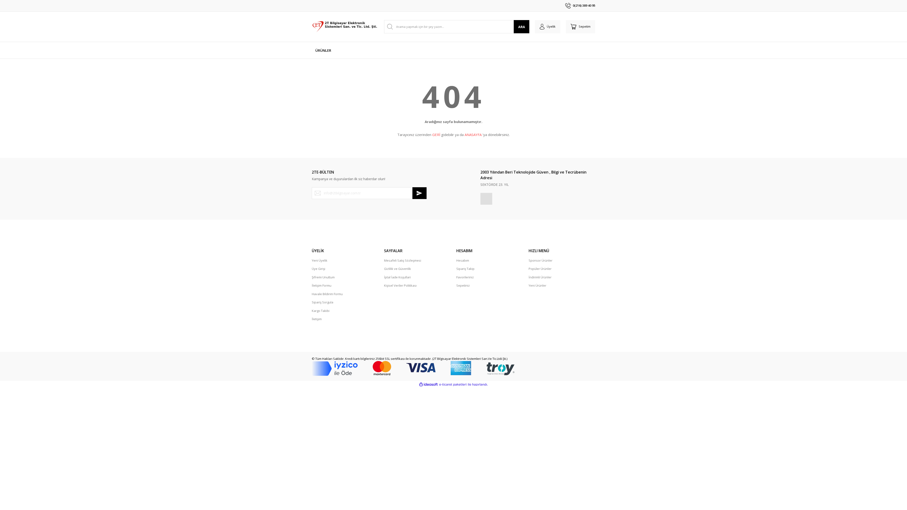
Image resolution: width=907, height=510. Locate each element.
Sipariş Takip (465, 269)
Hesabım (462, 260)
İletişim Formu (321, 285)
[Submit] (419, 193)
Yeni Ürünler (537, 285)
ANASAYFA (473, 134)
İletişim (317, 319)
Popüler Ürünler (540, 269)
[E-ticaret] (453, 384)
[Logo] (345, 26)
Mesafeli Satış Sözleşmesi (402, 260)
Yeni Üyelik (319, 260)
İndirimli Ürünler (540, 277)
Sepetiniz (463, 285)
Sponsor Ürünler (540, 260)
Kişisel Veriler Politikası (400, 285)
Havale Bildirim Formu (327, 294)
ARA (521, 27)
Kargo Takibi (320, 311)
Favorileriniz (465, 277)
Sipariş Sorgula (322, 302)
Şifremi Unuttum (323, 277)
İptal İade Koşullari (397, 277)
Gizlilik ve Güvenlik (397, 269)
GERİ (436, 134)
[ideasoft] (428, 384)
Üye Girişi (318, 269)
